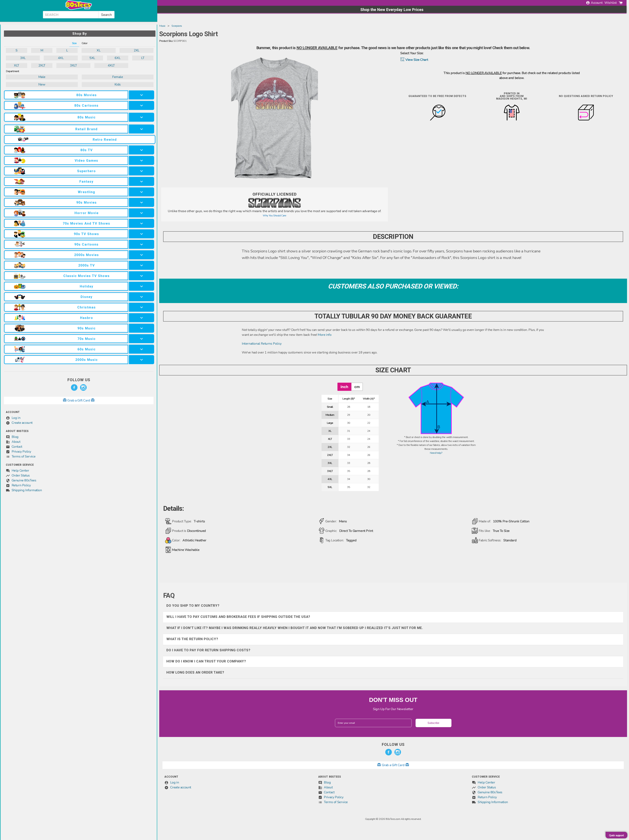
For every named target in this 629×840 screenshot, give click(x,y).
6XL (117, 58)
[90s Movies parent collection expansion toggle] (141, 202)
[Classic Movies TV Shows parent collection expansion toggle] (141, 275)
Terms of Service (24, 456)
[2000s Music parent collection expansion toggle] (141, 359)
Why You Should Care (274, 215)
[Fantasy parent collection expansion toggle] (141, 181)
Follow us (78, 380)
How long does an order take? (195, 672)
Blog (15, 437)
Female (117, 77)
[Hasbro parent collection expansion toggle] (141, 317)
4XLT (111, 65)
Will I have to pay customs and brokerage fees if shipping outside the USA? (238, 617)
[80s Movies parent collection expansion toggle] (141, 94)
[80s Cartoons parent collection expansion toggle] (141, 105)
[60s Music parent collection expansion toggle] (141, 349)
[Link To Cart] (621, 2)
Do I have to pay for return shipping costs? (208, 650)
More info (324, 335)
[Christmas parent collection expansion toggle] (141, 307)
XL (98, 50)
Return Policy (21, 485)
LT (142, 58)
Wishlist (610, 2)
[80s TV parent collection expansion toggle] (141, 149)
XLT (16, 65)
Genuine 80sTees (24, 480)
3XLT (73, 65)
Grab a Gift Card (79, 400)
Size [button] (74, 43)
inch (344, 386)
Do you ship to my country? (192, 606)
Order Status (21, 475)
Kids (117, 84)
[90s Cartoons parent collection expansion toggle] (141, 244)
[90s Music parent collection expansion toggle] (141, 328)
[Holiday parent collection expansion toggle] (141, 286)
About (16, 441)
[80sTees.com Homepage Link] (78, 9)
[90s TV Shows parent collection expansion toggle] (141, 233)
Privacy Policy (21, 451)
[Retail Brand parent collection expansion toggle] (141, 129)
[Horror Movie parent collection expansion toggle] (141, 212)
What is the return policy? (192, 639)
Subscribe (433, 723)
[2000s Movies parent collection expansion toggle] (141, 254)
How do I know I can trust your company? (206, 661)
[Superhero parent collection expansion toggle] (141, 170)
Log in (16, 418)
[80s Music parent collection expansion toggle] (141, 117)
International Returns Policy (262, 343)
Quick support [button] (616, 835)
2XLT (41, 65)
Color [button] (84, 43)
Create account (22, 422)
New (41, 84)
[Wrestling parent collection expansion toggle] (141, 191)
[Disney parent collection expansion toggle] (141, 296)
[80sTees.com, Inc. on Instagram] (83, 387)
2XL (136, 50)
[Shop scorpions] (274, 207)
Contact (17, 446)
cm (357, 386)
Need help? (436, 453)
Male (41, 77)
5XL (92, 58)
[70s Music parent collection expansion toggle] (141, 338)
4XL (61, 58)
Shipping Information (27, 490)
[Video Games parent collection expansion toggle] (141, 160)
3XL (23, 58)
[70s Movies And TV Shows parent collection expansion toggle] (141, 223)
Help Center (20, 470)
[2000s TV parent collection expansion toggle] (141, 265)
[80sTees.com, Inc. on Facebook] (74, 387)
